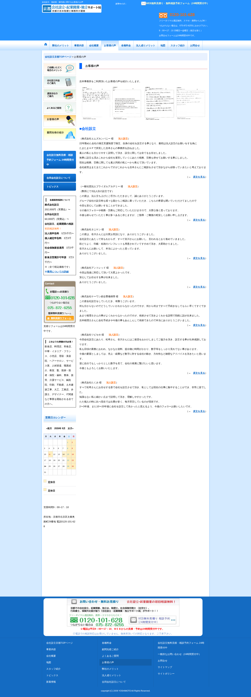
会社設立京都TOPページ (59, 642)
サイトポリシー (166, 673)
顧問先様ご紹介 (110, 649)
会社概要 (51, 655)
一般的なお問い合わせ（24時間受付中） (179, 654)
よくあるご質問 (110, 655)
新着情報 (51, 681)
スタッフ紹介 (53, 668)
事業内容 (51, 649)
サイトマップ (165, 667)
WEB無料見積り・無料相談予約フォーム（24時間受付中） (177, 3)
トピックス (53, 186)
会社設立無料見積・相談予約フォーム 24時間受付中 (60, 160)
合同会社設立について (59, 177)
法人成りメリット (111, 675)
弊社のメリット (110, 668)
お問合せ (162, 660)
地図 (48, 662)
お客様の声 (108, 662)
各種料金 (106, 642)
